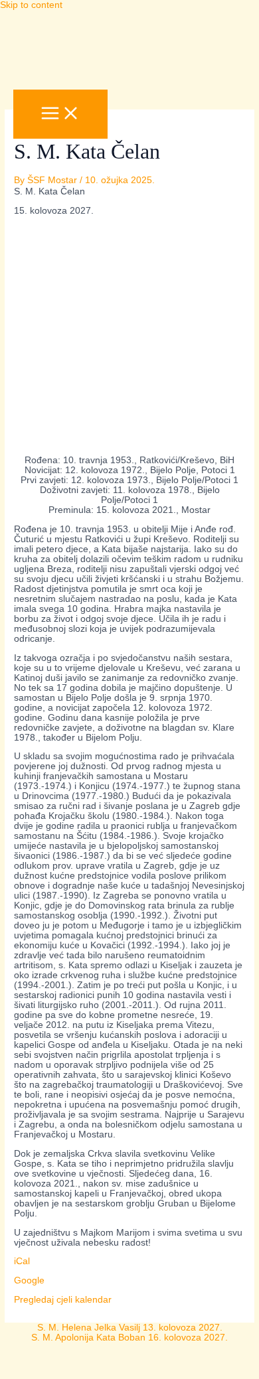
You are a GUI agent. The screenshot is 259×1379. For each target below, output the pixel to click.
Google (29, 1280)
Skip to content (31, 5)
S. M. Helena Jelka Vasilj (129, 1328)
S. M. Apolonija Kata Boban (129, 1338)
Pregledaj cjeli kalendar (63, 1300)
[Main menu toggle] (60, 114)
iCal (22, 1261)
